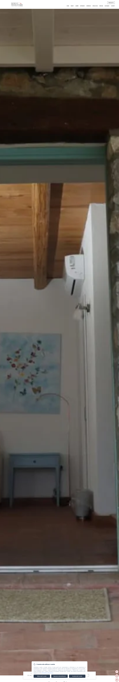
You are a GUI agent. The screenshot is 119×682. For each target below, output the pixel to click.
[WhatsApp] (116, 671)
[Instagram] (116, 675)
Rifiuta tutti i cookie (41, 676)
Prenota (111, 2)
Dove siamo (107, 5)
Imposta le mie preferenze (59, 676)
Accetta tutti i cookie (77, 676)
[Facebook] (116, 679)
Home (68, 5)
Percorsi (101, 5)
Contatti (113, 5)
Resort (72, 5)
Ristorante (82, 5)
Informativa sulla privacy (47, 672)
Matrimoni (88, 5)
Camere (76, 5)
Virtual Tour (95, 5)
